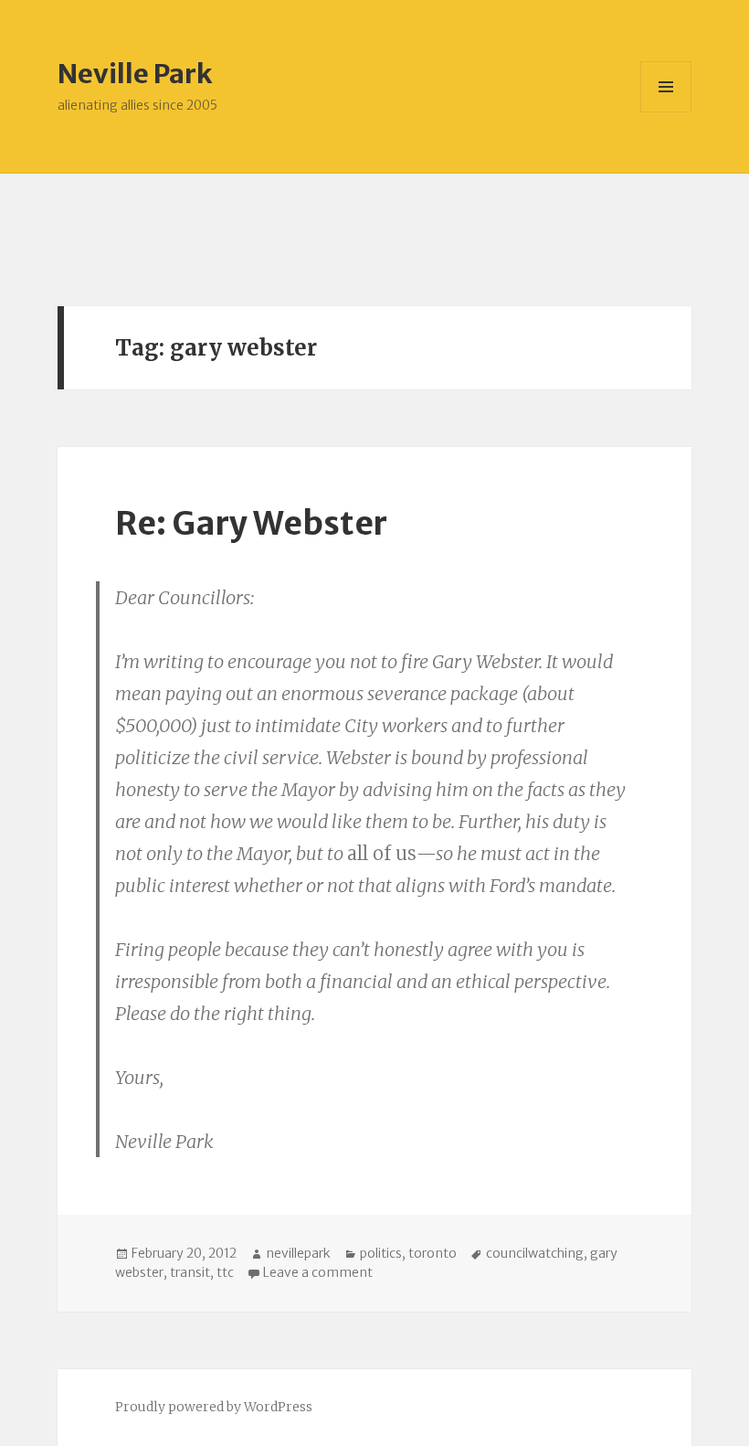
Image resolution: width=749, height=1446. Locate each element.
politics (381, 1253)
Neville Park (135, 73)
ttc (225, 1272)
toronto (432, 1253)
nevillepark (298, 1253)
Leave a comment (318, 1272)
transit (190, 1272)
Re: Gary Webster (251, 524)
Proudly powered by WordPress (213, 1406)
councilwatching (535, 1253)
